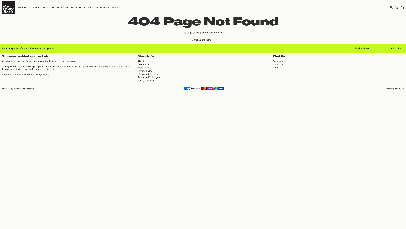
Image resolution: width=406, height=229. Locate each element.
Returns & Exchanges (149, 77)
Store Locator (145, 67)
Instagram (278, 64)
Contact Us (143, 64)
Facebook (278, 61)
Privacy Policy (145, 70)
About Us (142, 61)
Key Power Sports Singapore (22, 89)
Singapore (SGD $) (393, 88)
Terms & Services (147, 80)
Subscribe (395, 48)
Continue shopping (201, 39)
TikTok (276, 67)
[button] (396, 7)
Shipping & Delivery (148, 74)
